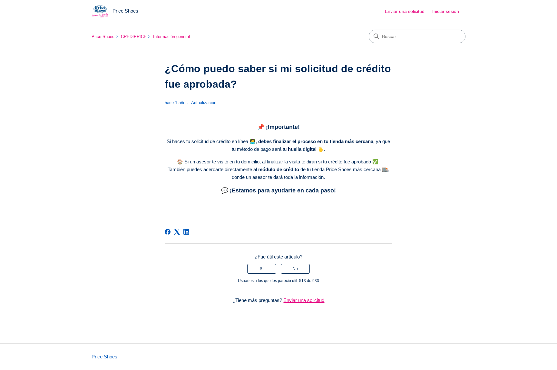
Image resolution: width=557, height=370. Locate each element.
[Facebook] (168, 232)
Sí (261, 269)
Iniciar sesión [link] (445, 11)
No (295, 269)
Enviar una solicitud (405, 11)
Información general (171, 36)
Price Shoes (103, 36)
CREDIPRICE (134, 36)
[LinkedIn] (186, 232)
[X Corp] (177, 232)
